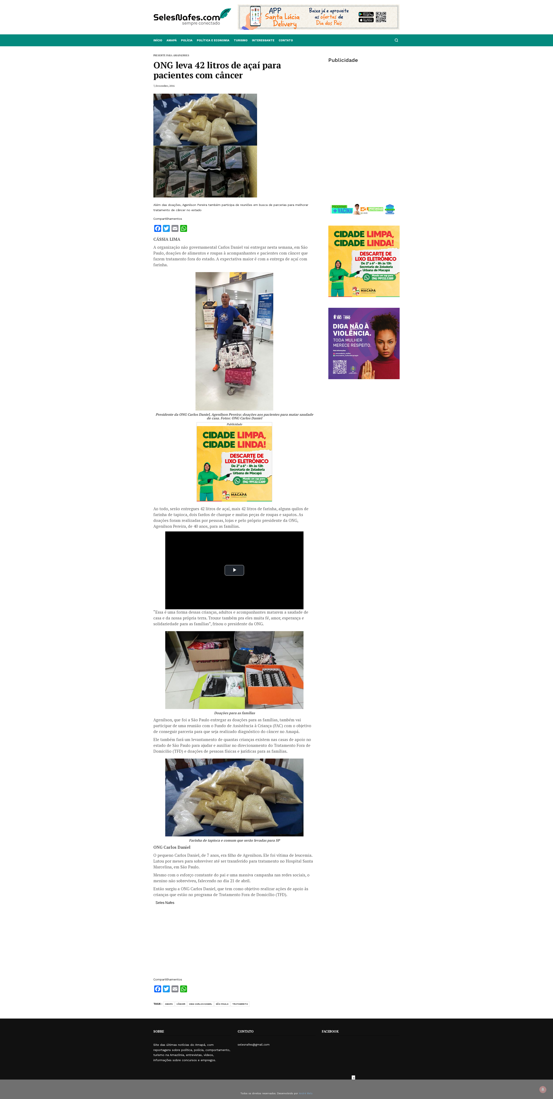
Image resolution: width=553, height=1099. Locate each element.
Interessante (263, 40)
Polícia (186, 40)
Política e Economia (213, 40)
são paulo (222, 1004)
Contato (286, 40)
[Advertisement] (234, 943)
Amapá (172, 40)
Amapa (169, 1004)
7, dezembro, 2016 (164, 85)
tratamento (240, 1004)
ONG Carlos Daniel (200, 1004)
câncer (180, 1004)
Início (157, 40)
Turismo (241, 40)
